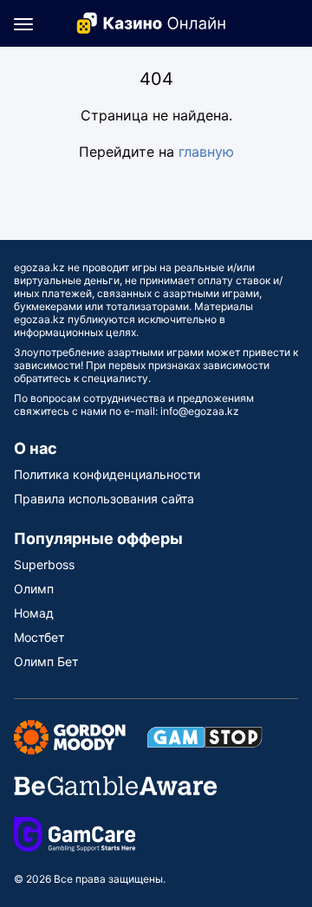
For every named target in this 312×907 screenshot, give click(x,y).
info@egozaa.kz (199, 411)
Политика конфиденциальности (107, 474)
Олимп (34, 588)
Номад (34, 613)
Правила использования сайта (104, 498)
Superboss (44, 564)
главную (206, 151)
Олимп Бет (46, 661)
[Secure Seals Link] (70, 736)
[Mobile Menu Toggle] (23, 23)
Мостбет (39, 637)
